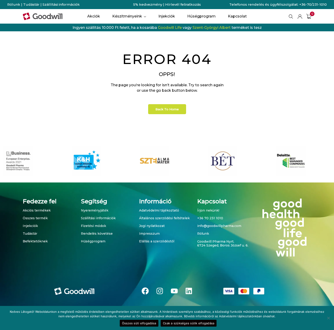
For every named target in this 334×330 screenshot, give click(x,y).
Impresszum (149, 233)
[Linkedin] (189, 291)
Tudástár (31, 4)
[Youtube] (174, 291)
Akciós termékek (37, 210)
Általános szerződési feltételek (164, 218)
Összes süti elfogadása (139, 323)
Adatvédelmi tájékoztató (159, 210)
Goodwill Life (170, 27)
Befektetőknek (35, 241)
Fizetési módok (93, 226)
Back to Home (167, 109)
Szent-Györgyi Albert (211, 27)
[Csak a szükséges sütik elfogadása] (328, 318)
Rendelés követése (97, 233)
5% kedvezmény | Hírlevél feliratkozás (167, 4)
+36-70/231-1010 (313, 4)
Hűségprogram (93, 241)
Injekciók (30, 226)
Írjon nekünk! (208, 210)
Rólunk (13, 4)
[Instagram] (159, 291)
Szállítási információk (61, 4)
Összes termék (35, 218)
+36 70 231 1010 (210, 218)
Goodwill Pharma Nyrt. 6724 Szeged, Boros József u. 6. (222, 243)
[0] (308, 16)
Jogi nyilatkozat (152, 226)
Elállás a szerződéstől (156, 241)
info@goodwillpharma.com (219, 226)
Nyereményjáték (94, 210)
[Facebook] (145, 291)
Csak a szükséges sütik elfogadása (188, 323)
